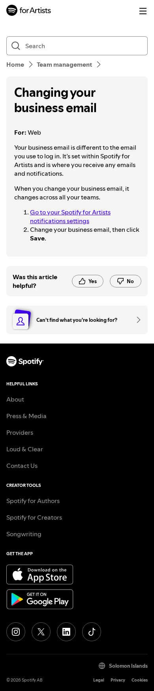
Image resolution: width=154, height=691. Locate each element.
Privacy (118, 680)
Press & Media (26, 415)
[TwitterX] (41, 631)
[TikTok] (91, 631)
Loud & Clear (24, 449)
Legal (98, 680)
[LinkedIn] (66, 631)
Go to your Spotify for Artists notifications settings (70, 216)
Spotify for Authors (33, 500)
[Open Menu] (143, 11)
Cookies (139, 680)
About (15, 399)
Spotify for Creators (34, 517)
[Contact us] (135, 319)
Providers (19, 432)
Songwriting (23, 534)
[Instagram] (15, 631)
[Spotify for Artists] (28, 11)
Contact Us (22, 465)
